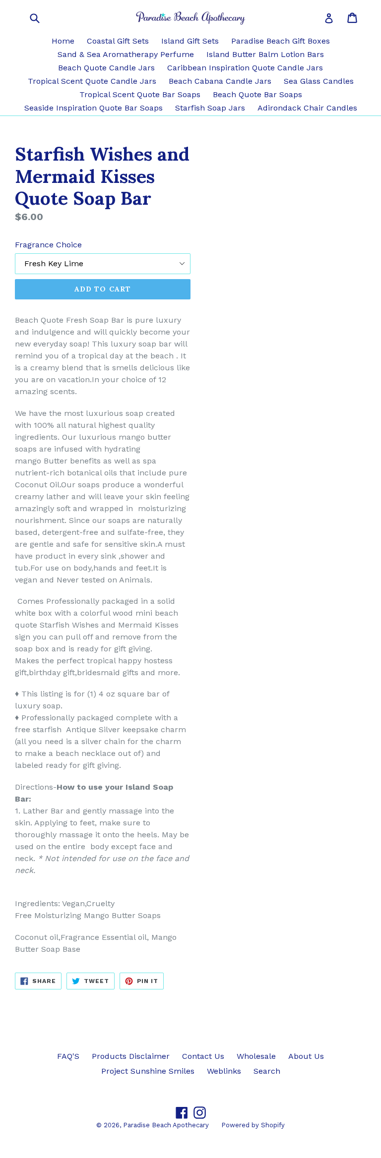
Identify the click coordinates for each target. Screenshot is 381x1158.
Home (63, 41)
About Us (306, 1056)
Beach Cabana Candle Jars (220, 81)
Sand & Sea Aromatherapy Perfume (126, 54)
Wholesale (256, 1056)
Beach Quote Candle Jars (106, 67)
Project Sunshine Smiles (147, 1071)
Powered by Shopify (253, 1125)
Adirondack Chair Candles (307, 108)
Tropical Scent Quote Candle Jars (92, 81)
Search (267, 1071)
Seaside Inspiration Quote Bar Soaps (93, 108)
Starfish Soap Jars (210, 108)
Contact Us (203, 1056)
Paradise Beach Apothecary (166, 1125)
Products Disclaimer (131, 1056)
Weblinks (224, 1071)
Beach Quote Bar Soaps (257, 94)
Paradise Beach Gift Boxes (280, 41)
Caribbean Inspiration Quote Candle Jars (245, 67)
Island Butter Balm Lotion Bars (265, 54)
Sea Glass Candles (319, 81)
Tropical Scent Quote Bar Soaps (139, 94)
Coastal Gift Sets (118, 41)
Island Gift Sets (190, 41)
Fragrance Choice (48, 244)
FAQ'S (68, 1056)
